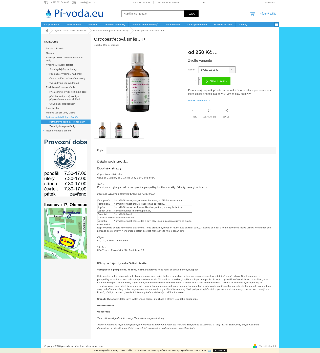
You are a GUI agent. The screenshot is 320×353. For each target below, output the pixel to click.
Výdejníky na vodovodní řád (64, 83)
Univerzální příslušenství (62, 103)
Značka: (106, 45)
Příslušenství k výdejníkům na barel (68, 91)
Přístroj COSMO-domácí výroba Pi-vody (64, 59)
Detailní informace (197, 100)
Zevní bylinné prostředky (62, 126)
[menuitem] (51, 24)
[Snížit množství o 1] (200, 83)
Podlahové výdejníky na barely (65, 73)
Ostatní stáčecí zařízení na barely (67, 78)
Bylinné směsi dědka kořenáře (62, 117)
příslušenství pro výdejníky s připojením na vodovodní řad (64, 98)
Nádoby (50, 53)
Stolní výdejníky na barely (63, 69)
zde (209, 350)
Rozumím (220, 350)
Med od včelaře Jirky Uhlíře (60, 112)
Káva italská (52, 108)
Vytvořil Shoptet (267, 346)
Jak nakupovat (141, 2)
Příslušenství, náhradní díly (60, 87)
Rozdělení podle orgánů (59, 130)
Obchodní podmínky (169, 2)
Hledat (191, 13)
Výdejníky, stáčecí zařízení (60, 64)
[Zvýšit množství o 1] (200, 79)
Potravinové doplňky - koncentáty (67, 121)
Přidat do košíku (218, 81)
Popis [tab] (100, 150)
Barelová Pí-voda (55, 48)
